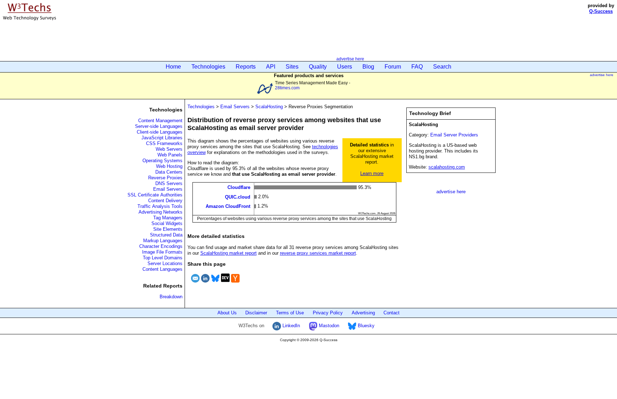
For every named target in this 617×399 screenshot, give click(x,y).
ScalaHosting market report (228, 253)
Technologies (208, 67)
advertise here (350, 58)
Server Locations (164, 263)
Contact (391, 312)
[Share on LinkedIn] (205, 283)
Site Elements (167, 229)
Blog (368, 67)
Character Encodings (160, 246)
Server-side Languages (158, 126)
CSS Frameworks (164, 143)
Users (344, 67)
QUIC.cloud (237, 196)
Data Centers (168, 172)
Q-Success (601, 11)
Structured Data (166, 235)
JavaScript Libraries (161, 137)
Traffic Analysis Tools (159, 206)
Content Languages (162, 269)
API (270, 67)
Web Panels (169, 155)
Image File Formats (162, 252)
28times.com (287, 87)
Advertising (363, 312)
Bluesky (365, 325)
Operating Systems (162, 160)
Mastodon (328, 325)
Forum (393, 67)
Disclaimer (256, 312)
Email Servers (167, 189)
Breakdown (171, 296)
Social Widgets (166, 223)
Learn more (371, 173)
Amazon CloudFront (228, 206)
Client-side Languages (159, 132)
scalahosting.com (446, 167)
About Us (227, 312)
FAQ (417, 67)
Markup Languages (162, 240)
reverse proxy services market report (318, 253)
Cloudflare (238, 187)
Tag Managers (167, 217)
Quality (318, 67)
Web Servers (169, 149)
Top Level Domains (162, 257)
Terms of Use (290, 312)
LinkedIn (290, 325)
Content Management (160, 120)
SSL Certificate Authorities (154, 195)
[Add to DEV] (225, 283)
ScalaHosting (269, 106)
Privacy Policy (328, 312)
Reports (246, 67)
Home (173, 67)
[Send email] (195, 283)
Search (442, 67)
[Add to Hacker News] (235, 283)
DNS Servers (168, 183)
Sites (292, 67)
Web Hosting (169, 166)
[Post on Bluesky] (215, 283)
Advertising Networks (160, 212)
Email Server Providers (454, 135)
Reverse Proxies (165, 177)
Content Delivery (165, 200)
